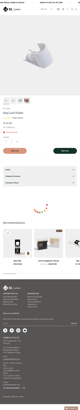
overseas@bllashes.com (11, 359)
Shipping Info (32, 304)
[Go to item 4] (27, 100)
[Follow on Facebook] (5, 330)
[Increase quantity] (16, 141)
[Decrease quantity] (5, 141)
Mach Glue (17, 261)
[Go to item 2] (13, 100)
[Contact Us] (63, 9)
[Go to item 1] (6, 100)
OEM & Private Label (10, 304)
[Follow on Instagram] (18, 330)
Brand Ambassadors (10, 297)
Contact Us (72, 408)
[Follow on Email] (25, 330)
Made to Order (8, 302)
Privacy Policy (32, 307)
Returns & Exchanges (35, 297)
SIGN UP (74, 323)
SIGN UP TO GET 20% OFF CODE (47, 3)
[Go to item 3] (20, 100)
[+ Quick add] (17, 243)
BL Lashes (6, 108)
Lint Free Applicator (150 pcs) (48, 261)
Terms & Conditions (34, 302)
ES (46, 9)
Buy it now (65, 151)
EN (42, 9)
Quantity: (6, 137)
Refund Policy (32, 299)
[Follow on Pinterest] (11, 330)
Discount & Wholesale (10, 299)
